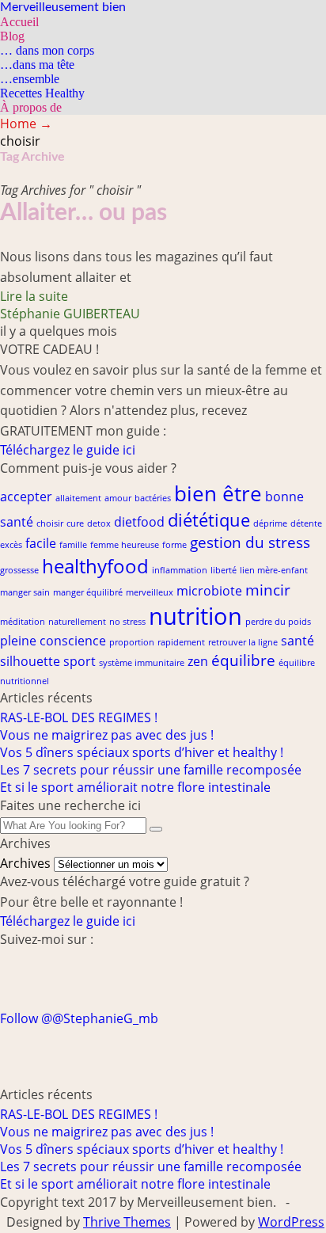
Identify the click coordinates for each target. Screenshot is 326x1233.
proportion (131, 642)
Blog (12, 36)
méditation (22, 621)
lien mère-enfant (274, 570)
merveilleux (149, 592)
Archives (25, 863)
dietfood (139, 522)
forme (174, 544)
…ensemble (29, 79)
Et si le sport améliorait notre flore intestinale (135, 787)
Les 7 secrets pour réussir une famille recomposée (150, 769)
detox (99, 523)
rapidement (181, 642)
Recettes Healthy (42, 93)
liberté (223, 570)
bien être (218, 493)
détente (306, 523)
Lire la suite (34, 296)
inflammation (179, 570)
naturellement (77, 621)
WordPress (291, 1222)
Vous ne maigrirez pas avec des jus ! (107, 735)
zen (198, 661)
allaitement (78, 498)
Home (26, 123)
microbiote (209, 590)
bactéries (153, 498)
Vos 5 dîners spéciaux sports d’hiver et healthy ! (141, 752)
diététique (209, 519)
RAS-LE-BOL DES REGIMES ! (78, 717)
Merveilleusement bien (63, 7)
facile (40, 543)
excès (11, 544)
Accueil (19, 22)
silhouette (30, 661)
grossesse (19, 570)
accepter (26, 496)
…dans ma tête (37, 64)
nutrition (195, 616)
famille (73, 544)
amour (117, 498)
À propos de (31, 107)
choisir (49, 523)
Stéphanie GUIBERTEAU (70, 313)
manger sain (25, 592)
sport (79, 661)
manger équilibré (88, 592)
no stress (127, 621)
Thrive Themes (127, 1222)
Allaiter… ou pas (83, 213)
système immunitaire (141, 662)
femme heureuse (124, 544)
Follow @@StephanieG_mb (79, 1018)
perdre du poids (278, 621)
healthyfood (95, 566)
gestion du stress (250, 542)
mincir (267, 589)
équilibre (243, 660)
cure (75, 523)
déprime (270, 523)
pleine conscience (53, 640)
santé (297, 640)
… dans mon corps (47, 50)
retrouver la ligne (243, 642)
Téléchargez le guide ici (67, 450)
